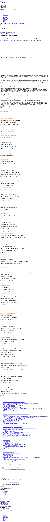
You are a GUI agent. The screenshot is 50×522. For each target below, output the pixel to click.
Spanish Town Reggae (7, 406)
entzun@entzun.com (4, 503)
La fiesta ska (5, 424)
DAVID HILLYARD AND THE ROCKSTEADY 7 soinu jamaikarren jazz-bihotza (19, 457)
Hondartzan (5, 421)
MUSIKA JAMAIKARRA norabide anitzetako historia (13, 444)
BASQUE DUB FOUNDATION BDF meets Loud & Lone (14, 423)
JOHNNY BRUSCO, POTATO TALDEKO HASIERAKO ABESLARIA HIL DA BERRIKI (21, 439)
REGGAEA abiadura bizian (8, 443)
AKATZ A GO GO (6, 454)
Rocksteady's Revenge (7, 399)
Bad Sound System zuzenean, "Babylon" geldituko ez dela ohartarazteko (17, 425)
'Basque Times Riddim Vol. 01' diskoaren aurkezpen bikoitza (15, 432)
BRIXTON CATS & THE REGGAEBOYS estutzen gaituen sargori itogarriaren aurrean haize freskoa (23, 416)
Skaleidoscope (5, 448)
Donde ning (5, 415)
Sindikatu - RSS (7, 25)
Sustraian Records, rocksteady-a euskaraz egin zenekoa (13, 401)
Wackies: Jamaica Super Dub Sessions (10, 407)
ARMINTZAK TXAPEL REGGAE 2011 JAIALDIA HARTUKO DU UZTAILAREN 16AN (21, 408)
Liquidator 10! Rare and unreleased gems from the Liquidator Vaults (16, 414)
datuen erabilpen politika (14, 482)
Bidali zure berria (11, 32)
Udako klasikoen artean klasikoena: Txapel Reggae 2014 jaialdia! (15, 434)
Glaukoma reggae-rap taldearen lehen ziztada (11, 429)
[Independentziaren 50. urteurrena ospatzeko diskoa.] (10, 40)
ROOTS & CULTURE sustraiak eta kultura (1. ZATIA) (14, 402)
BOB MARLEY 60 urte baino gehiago (10, 409)
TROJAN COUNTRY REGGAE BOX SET (11, 419)
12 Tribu (4, 410)
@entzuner (5, 504)
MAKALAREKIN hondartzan (9, 420)
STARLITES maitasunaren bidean (9, 422)
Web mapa (5, 495)
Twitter (1, 25)
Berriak (4, 13)
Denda (4, 21)
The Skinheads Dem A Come (8, 452)
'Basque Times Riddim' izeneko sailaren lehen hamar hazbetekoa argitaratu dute (18, 428)
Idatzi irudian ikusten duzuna (7, 479)
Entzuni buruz (5, 491)
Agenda (4, 518)
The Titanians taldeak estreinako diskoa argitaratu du (13, 446)
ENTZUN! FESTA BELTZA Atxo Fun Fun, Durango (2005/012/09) (16, 417)
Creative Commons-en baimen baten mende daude (5, 510)
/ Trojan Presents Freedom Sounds (17, 23)
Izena (2, 467)
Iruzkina (3, 478)
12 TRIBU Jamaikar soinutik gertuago (10, 405)
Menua (4, 12)
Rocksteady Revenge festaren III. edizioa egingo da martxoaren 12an (16, 464)
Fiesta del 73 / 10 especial (8, 437)
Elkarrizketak (5, 15)
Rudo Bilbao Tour (6, 455)
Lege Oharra (5, 494)
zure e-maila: (2, 9)
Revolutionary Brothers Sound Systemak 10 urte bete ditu (14, 418)
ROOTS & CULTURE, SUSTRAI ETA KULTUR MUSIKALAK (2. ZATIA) (18, 403)
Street (4, 447)
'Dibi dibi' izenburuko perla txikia (9, 433)
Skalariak (5, 449)
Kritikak (4, 16)
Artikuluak (5, 17)
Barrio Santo (5, 441)
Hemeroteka (5, 18)
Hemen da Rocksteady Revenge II (9, 436)
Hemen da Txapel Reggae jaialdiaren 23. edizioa (12, 427)
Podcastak (5, 19)
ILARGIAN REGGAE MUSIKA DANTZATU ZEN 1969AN (15, 435)
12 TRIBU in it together (7, 404)
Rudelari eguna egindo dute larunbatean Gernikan (12, 459)
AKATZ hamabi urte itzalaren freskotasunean (11, 453)
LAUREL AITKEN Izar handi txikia (10, 450)
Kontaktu (5, 493)
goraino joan (2, 497)
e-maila (6, 468)
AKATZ (4, 456)
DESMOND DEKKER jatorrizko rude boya (11, 411)
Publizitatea (5, 492)
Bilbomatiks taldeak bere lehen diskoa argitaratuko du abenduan (15, 462)
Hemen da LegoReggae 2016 (8, 445)
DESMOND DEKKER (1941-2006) (10, 412)
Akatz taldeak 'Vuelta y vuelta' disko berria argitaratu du (13, 460)
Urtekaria (5, 20)
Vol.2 (4, 430)
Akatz (4, 461)
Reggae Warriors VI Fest (7, 431)
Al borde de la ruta (6, 440)
